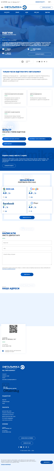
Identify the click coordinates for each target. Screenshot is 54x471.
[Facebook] (37, 61)
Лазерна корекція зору (8, 412)
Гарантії (4, 374)
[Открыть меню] (2, 7)
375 (32, 197)
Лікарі (17, 12)
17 (31, 211)
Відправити (27, 274)
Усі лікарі (31, 142)
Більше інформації (6, 464)
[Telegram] (44, 61)
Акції (3, 403)
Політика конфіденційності (9, 379)
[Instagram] (42, 61)
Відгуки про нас (27, 217)
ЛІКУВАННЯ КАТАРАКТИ (7, 414)
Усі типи (5, 147)
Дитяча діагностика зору (8, 416)
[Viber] (46, 61)
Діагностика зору (6, 411)
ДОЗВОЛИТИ (47, 462)
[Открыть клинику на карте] (13, 330)
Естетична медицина (7, 418)
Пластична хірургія (7, 420)
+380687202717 (41, 4)
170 (6, 197)
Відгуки (47, 12)
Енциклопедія (5, 401)
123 (6, 211)
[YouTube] (39, 61)
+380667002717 (40, 2)
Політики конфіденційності (8, 269)
